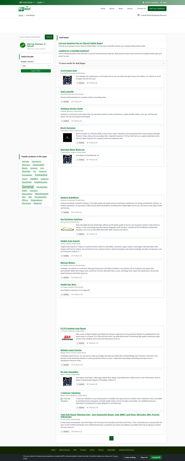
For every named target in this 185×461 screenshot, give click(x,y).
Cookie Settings (130, 457)
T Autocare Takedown (71, 393)
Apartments (36, 161)
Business (33, 168)
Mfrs (24, 197)
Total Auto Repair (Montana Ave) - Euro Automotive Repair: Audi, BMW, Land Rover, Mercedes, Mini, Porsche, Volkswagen (110, 416)
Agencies (25, 161)
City (34, 171)
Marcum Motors (68, 263)
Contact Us (141, 9)
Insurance (34, 191)
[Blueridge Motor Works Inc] (68, 159)
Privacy (101, 450)
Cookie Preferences (126, 450)
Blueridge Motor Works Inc (73, 150)
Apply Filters (35, 71)
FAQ (75, 450)
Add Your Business (157, 9)
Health (24, 191)
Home (103, 9)
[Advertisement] (92, 25)
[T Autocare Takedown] (68, 403)
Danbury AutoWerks (70, 197)
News (121, 9)
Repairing (38, 203)
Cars (42, 168)
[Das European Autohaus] (68, 229)
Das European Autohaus (71, 219)
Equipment (26, 182)
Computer (43, 171)
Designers (44, 179)
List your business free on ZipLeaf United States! (81, 43)
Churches (26, 171)
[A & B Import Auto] (68, 80)
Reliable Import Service (71, 350)
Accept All (156, 457)
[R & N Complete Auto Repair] (68, 338)
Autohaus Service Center (72, 108)
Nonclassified (40, 197)
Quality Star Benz (68, 284)
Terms (92, 450)
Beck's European (68, 128)
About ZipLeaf (64, 450)
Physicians (26, 203)
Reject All (144, 457)
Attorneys (26, 165)
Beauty (25, 168)
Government (41, 187)
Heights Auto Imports (70, 241)
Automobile (38, 164)
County (25, 179)
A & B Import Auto (69, 70)
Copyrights (111, 450)
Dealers (34, 178)
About (111, 9)
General (28, 186)
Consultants (27, 175)
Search (130, 9)
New (30, 197)
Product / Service (27, 62)
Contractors (41, 174)
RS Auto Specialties (69, 372)
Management (27, 194)
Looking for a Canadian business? (74, 51)
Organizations (36, 200)
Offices (25, 200)
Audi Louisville (67, 91)
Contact (83, 450)
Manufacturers (41, 194)
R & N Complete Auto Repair (73, 328)
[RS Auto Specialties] (68, 382)
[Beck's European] (68, 138)
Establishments (40, 182)
